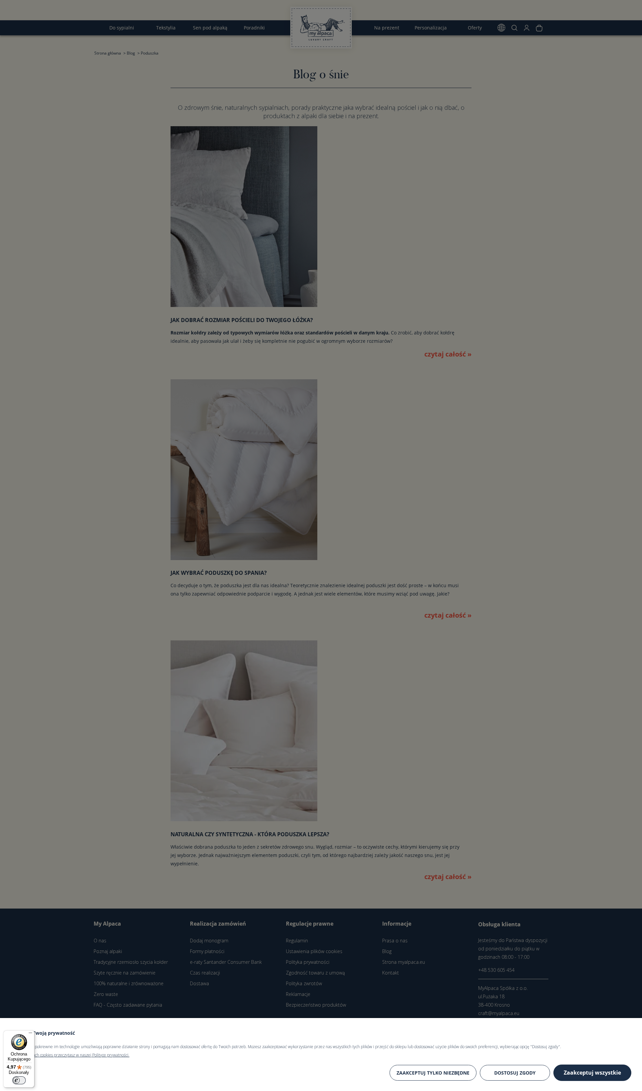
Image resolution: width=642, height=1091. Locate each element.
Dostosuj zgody (515, 1073)
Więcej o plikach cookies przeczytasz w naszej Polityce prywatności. (70, 1055)
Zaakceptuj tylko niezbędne (433, 1073)
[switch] (19, 1080)
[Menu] (30, 1034)
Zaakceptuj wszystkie (592, 1072)
